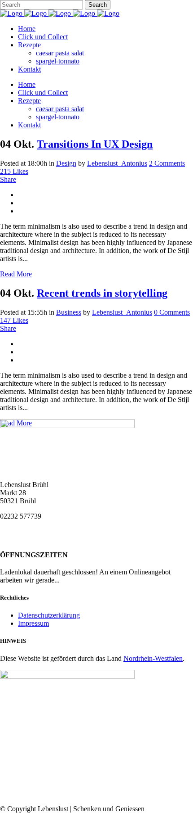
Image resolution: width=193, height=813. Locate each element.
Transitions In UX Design (95, 144)
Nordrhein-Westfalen (153, 658)
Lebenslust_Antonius (117, 163)
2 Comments (167, 163)
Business (68, 312)
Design (66, 163)
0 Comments (172, 312)
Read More (16, 274)
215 (14, 171)
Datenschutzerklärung (49, 615)
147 (14, 320)
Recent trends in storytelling (102, 293)
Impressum (33, 623)
